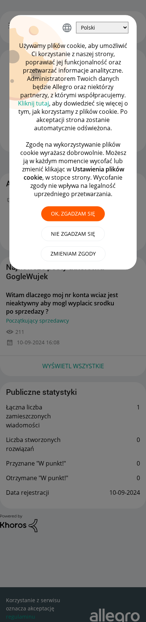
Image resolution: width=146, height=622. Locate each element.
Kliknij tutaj (33, 103)
